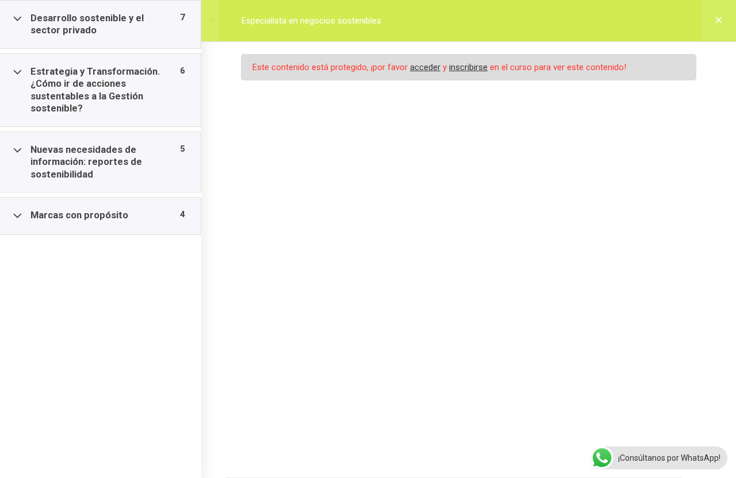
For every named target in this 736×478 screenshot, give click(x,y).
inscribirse (468, 67)
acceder (425, 67)
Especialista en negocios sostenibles (311, 21)
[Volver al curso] (719, 21)
